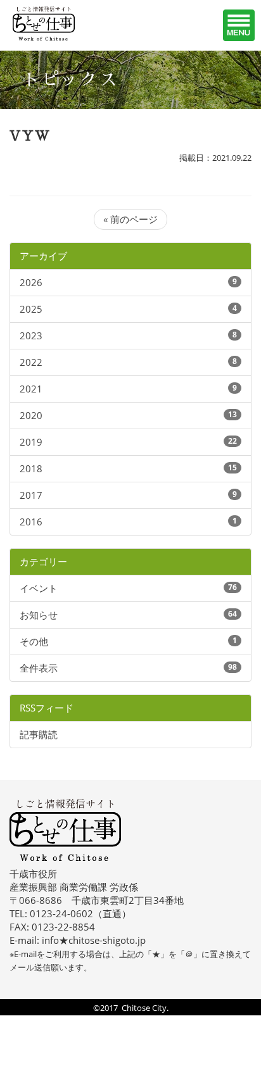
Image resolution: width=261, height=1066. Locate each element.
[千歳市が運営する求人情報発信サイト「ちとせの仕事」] (60, 23)
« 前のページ (130, 219)
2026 (31, 282)
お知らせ (39, 614)
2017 (31, 495)
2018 (31, 468)
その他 (34, 641)
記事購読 (39, 734)
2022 (31, 362)
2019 (31, 442)
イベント (39, 588)
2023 (31, 335)
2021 (31, 388)
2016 (31, 521)
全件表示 (39, 668)
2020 (31, 415)
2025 (31, 309)
